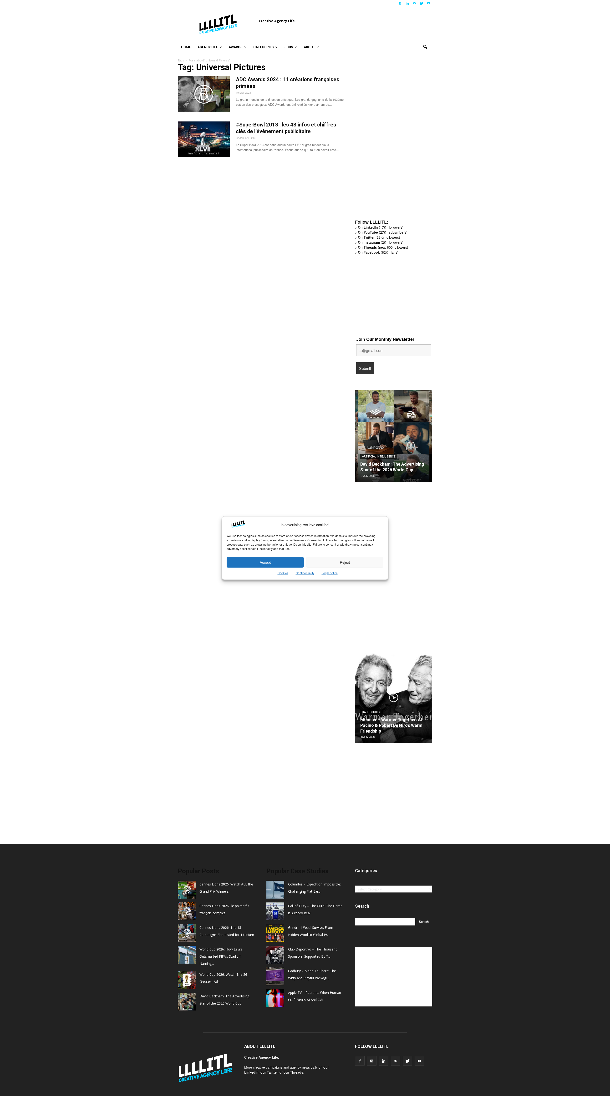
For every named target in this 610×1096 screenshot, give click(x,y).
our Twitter (269, 1072)
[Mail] (414, 3)
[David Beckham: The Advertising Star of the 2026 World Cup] (393, 438)
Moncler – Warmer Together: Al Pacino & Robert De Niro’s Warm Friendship (391, 725)
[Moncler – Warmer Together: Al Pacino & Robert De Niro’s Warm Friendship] (393, 699)
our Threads (293, 1072)
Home (186, 47)
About (309, 47)
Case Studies (371, 712)
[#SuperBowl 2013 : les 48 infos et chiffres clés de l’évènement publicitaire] (204, 139)
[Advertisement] (391, 141)
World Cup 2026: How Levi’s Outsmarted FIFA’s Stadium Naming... (220, 956)
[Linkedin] (407, 3)
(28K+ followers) (379, 237)
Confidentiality (305, 573)
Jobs (289, 47)
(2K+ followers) (380, 242)
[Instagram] (400, 3)
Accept (265, 562)
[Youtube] (428, 3)
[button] (425, 47)
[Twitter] (421, 3)
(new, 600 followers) (383, 247)
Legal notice (330, 573)
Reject (345, 562)
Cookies (283, 573)
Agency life (208, 47)
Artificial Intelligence (379, 456)
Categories (263, 47)
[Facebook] (392, 3)
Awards (236, 47)
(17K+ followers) (380, 227)
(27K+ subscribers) (382, 232)
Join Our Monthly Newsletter (385, 339)
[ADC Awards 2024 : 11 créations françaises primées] (204, 94)
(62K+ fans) (378, 252)
